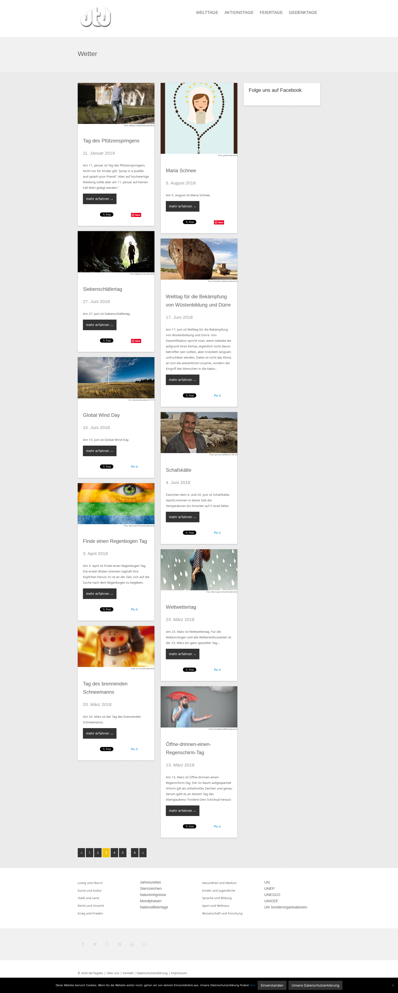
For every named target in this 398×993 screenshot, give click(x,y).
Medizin (231, 883)
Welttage (207, 12)
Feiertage (271, 12)
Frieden (97, 913)
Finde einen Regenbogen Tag (115, 541)
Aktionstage (239, 12)
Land (95, 898)
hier (252, 985)
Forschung (235, 913)
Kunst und (85, 890)
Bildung (226, 898)
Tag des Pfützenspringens (111, 140)
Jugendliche (227, 890)
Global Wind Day (101, 415)
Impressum (179, 973)
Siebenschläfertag (102, 289)
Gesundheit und (214, 883)
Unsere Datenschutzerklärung (315, 985)
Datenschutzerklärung (152, 973)
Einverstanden (272, 985)
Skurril (98, 883)
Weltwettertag (181, 607)
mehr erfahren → (99, 198)
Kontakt (128, 973)
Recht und (85, 906)
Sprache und (211, 898)
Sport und (209, 906)
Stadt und (85, 898)
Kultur (97, 890)
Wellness (223, 906)
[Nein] (393, 985)
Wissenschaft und (215, 913)
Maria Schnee (181, 170)
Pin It (217, 395)
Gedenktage (303, 12)
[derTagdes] (95, 18)
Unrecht (98, 906)
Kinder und (210, 890)
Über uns (113, 973)
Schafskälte (178, 470)
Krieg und (85, 913)
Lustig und (85, 883)
